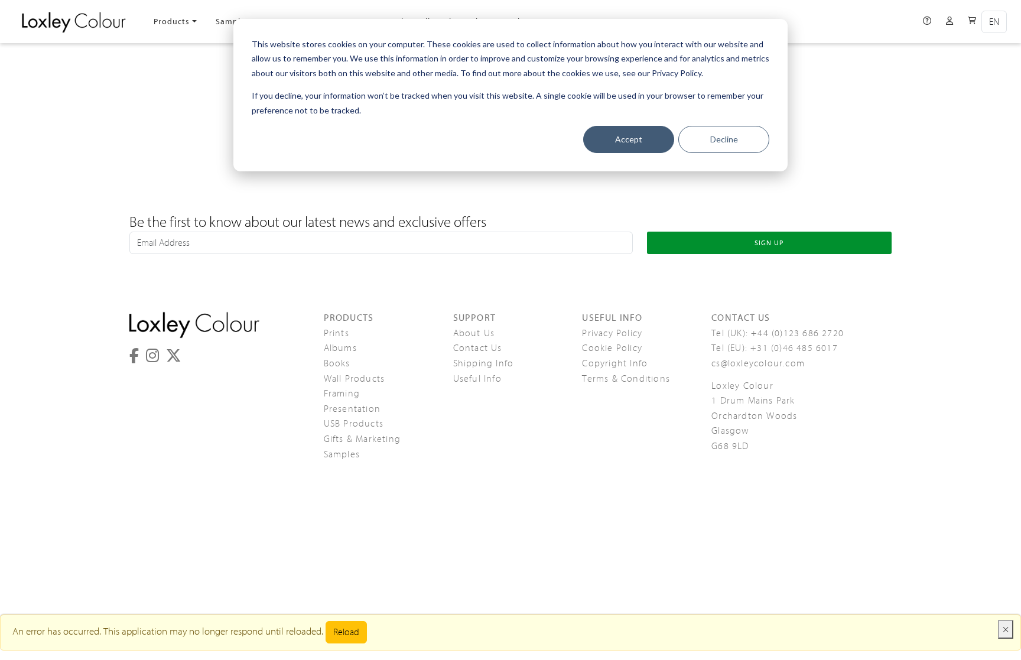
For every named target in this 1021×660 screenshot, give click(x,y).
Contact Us (477, 348)
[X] (173, 356)
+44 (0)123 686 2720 (797, 333)
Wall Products (354, 378)
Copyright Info (615, 363)
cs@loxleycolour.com (758, 363)
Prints (336, 333)
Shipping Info (483, 363)
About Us (474, 333)
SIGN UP (769, 243)
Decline (724, 139)
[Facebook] (134, 356)
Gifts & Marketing (362, 439)
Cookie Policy (612, 348)
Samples (232, 22)
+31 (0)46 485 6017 (794, 348)
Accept (628, 139)
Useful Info (477, 378)
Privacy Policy (612, 333)
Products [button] (172, 22)
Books (337, 363)
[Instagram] (152, 356)
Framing (342, 393)
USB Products (353, 423)
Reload (346, 632)
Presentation (352, 409)
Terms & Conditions (626, 378)
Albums (340, 348)
